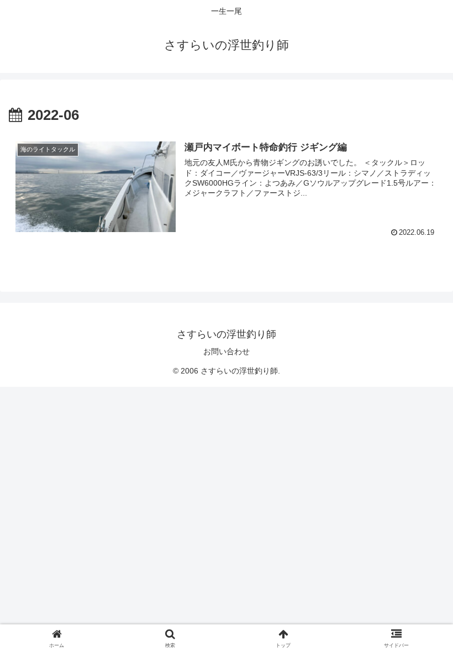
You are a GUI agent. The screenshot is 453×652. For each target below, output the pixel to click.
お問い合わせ (226, 351)
